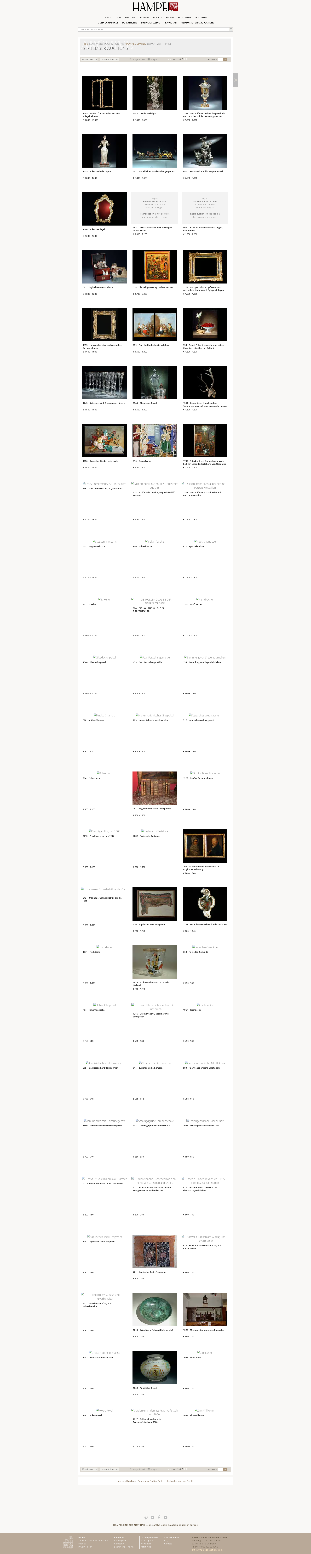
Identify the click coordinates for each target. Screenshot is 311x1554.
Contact (168, 1543)
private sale (171, 22)
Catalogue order (149, 1537)
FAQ (166, 1540)
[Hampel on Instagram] (152, 1517)
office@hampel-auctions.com (207, 1549)
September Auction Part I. (151, 1481)
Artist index (146, 1546)
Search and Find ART (124, 1546)
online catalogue (108, 22)
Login (118, 17)
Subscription (147, 1540)
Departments (129, 22)
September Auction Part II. (180, 1481)
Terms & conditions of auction (93, 1540)
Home (108, 17)
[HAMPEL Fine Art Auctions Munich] (155, 8)
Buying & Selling (150, 22)
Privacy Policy (85, 1546)
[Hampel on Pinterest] (145, 1517)
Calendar (144, 17)
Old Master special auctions (197, 22)
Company (119, 1543)
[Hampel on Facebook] (158, 1517)
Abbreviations (171, 1537)
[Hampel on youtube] (165, 1517)
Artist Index (184, 17)
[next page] (235, 80)
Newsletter (146, 1543)
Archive (170, 17)
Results (157, 17)
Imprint (82, 1543)
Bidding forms (121, 1540)
